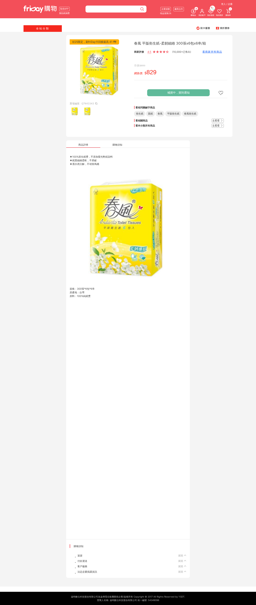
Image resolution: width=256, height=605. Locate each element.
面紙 (150, 113)
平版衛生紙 (173, 113)
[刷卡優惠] (203, 28)
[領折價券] (222, 28)
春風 (160, 113)
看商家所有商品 (212, 51)
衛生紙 (139, 113)
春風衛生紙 (190, 113)
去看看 (216, 120)
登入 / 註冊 (226, 4)
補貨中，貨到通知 (178, 92)
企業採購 (165, 9)
